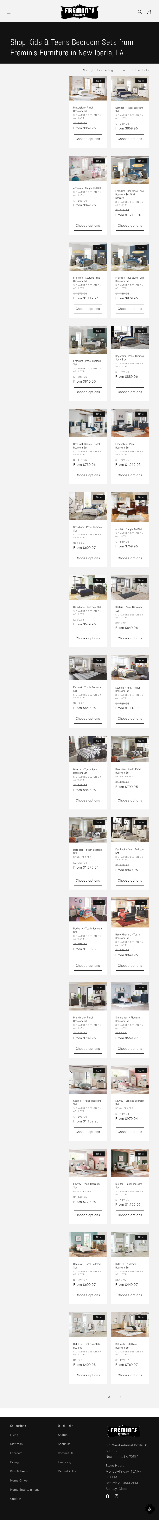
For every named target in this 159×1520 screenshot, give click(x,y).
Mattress (16, 1444)
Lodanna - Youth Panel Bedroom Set (127, 689)
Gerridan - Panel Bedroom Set (129, 109)
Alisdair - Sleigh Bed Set (128, 529)
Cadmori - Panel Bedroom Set (87, 1102)
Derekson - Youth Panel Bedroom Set (128, 770)
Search (63, 1435)
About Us (64, 1444)
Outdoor (15, 1499)
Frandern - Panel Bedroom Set (87, 362)
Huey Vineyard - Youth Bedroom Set (127, 936)
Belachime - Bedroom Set (87, 607)
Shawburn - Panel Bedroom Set (88, 529)
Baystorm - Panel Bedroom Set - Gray (130, 357)
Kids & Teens (19, 1471)
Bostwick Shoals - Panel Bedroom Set (86, 445)
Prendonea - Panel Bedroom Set (83, 1019)
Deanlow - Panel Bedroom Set (87, 1266)
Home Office (19, 1480)
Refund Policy (67, 1471)
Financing (64, 1462)
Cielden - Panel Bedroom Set (128, 1186)
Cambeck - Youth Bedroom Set (129, 851)
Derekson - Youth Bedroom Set (88, 851)
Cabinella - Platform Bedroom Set (126, 1346)
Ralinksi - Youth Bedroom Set (87, 689)
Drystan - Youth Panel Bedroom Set (85, 771)
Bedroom (16, 1453)
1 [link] (98, 1397)
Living (14, 1435)
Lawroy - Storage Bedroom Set (129, 1102)
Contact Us (65, 1453)
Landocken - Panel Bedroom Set (125, 445)
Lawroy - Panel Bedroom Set (86, 1186)
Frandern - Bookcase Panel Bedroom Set (130, 279)
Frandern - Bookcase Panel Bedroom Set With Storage (130, 195)
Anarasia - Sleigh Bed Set (87, 188)
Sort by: (88, 70)
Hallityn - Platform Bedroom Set (125, 1266)
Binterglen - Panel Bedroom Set (83, 109)
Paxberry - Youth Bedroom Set (87, 930)
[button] (8, 11)
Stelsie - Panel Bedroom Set (128, 609)
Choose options (88, 139)
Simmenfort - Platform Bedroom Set (127, 1019)
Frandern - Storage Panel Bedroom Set (87, 279)
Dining (14, 1462)
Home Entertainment (24, 1489)
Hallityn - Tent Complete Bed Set (86, 1346)
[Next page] (120, 1396)
